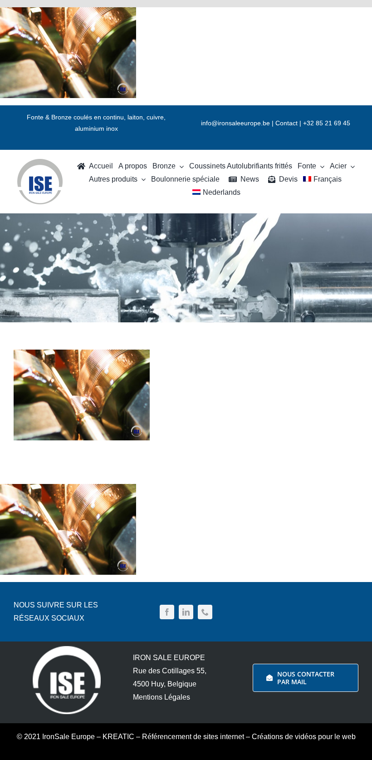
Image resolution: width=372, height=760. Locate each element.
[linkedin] (186, 612)
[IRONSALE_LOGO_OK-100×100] (40, 163)
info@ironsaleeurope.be (235, 123)
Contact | (289, 123)
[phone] (205, 612)
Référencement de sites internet (193, 736)
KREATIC (118, 736)
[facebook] (167, 612)
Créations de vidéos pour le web (304, 736)
